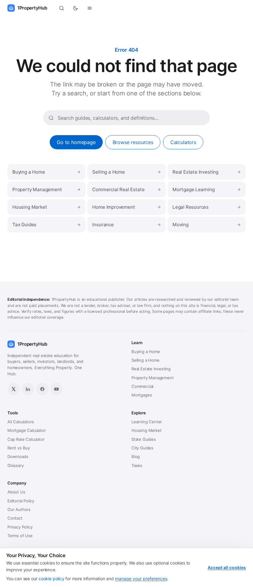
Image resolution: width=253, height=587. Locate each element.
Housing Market (46, 207)
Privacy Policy (19, 527)
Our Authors (19, 509)
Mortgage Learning (206, 189)
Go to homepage (76, 142)
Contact (15, 518)
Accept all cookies (227, 567)
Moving (206, 224)
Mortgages (141, 394)
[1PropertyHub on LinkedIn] (28, 389)
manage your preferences (141, 578)
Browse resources (133, 142)
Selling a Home (126, 172)
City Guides (142, 447)
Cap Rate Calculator (25, 439)
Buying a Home (46, 172)
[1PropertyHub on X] (13, 389)
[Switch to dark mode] (75, 8)
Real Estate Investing (206, 172)
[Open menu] (90, 8)
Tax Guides (46, 224)
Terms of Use (20, 535)
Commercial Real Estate (126, 189)
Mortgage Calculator (26, 430)
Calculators (183, 142)
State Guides (143, 439)
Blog (135, 456)
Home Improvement (126, 207)
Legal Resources (206, 207)
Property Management (46, 189)
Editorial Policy (20, 500)
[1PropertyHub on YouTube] (56, 389)
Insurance (126, 224)
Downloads (17, 456)
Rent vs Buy (18, 447)
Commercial (142, 386)
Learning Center (146, 421)
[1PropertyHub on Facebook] (42, 389)
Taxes (136, 465)
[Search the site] (61, 8)
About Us (16, 491)
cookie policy (51, 578)
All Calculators (20, 421)
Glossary (15, 465)
